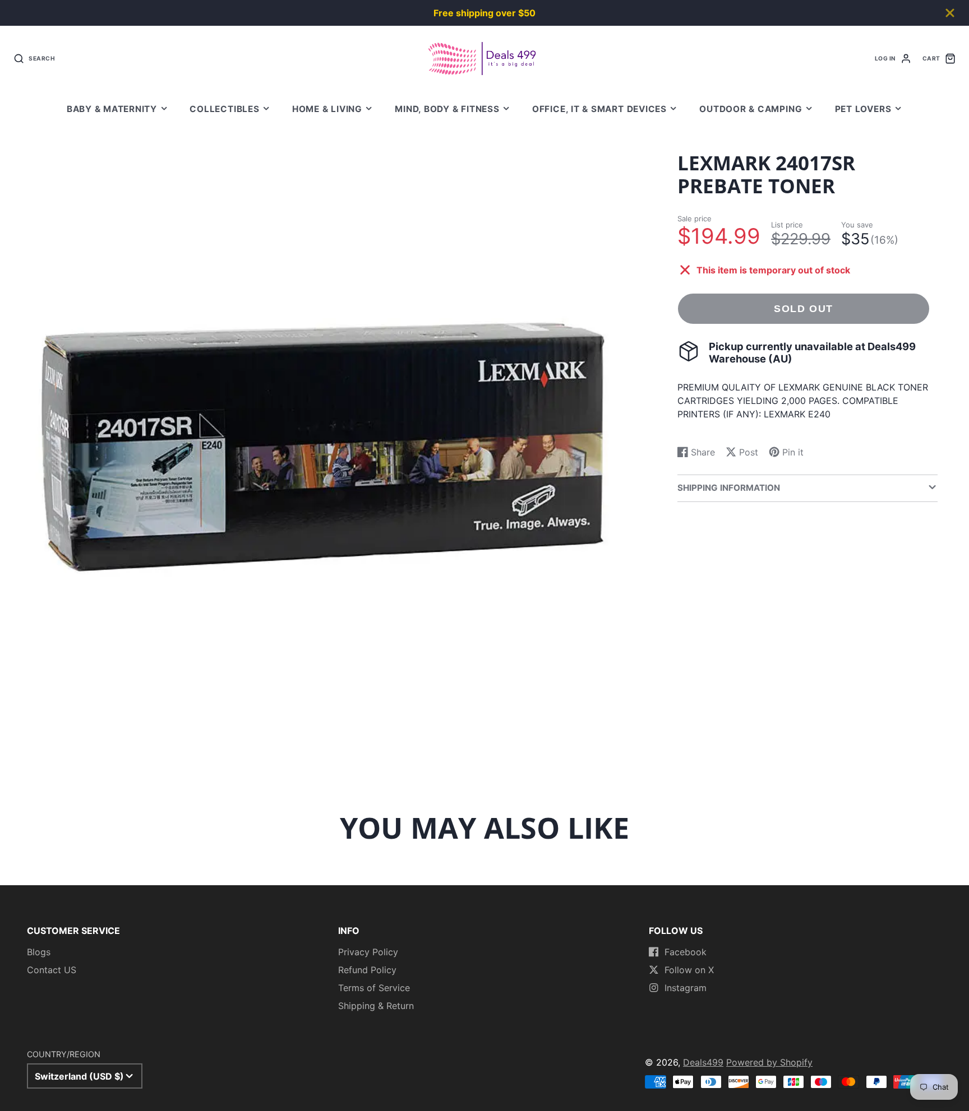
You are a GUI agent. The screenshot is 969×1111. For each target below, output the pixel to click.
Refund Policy (367, 969)
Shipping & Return (376, 1005)
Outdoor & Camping (750, 109)
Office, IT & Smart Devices (599, 109)
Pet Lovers (863, 109)
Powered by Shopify (769, 1062)
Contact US (51, 969)
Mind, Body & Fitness (447, 109)
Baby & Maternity (112, 109)
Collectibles (224, 109)
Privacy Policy (368, 951)
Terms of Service (374, 987)
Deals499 (703, 1062)
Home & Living (327, 109)
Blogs (38, 951)
